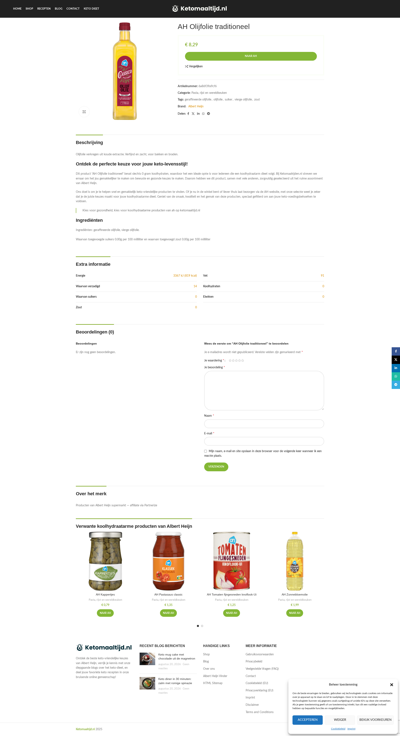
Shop (206, 654)
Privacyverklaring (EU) (259, 690)
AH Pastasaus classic (168, 594)
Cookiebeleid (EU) (257, 683)
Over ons (209, 668)
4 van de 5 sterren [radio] (239, 360)
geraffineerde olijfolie (198, 99)
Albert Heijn (196, 106)
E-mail (209, 433)
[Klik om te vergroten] (84, 112)
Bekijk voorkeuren (375, 719)
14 (195, 286)
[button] (392, 685)
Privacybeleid (254, 661)
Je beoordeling (214, 367)
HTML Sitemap (212, 683)
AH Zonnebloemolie (295, 594)
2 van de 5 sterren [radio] (233, 360)
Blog (206, 661)
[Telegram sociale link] (208, 114)
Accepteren (308, 719)
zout (257, 99)
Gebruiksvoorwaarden (260, 654)
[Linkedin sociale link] (198, 114)
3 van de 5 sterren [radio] (236, 360)
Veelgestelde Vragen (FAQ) (262, 668)
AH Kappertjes (105, 594)
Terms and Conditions (260, 712)
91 (322, 275)
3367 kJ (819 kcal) (185, 275)
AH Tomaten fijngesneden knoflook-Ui (231, 594)
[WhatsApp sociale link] (203, 114)
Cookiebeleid (338, 728)
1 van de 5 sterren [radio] (230, 360)
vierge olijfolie (243, 99)
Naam (209, 415)
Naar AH (251, 56)
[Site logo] (200, 8)
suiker (228, 99)
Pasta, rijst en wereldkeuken (209, 93)
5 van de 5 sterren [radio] (242, 360)
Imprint (351, 728)
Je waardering (214, 360)
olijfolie (218, 99)
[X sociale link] (193, 114)
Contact (251, 676)
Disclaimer (252, 704)
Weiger (340, 719)
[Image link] (104, 647)
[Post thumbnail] (147, 662)
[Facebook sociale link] (188, 114)
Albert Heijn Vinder (215, 676)
